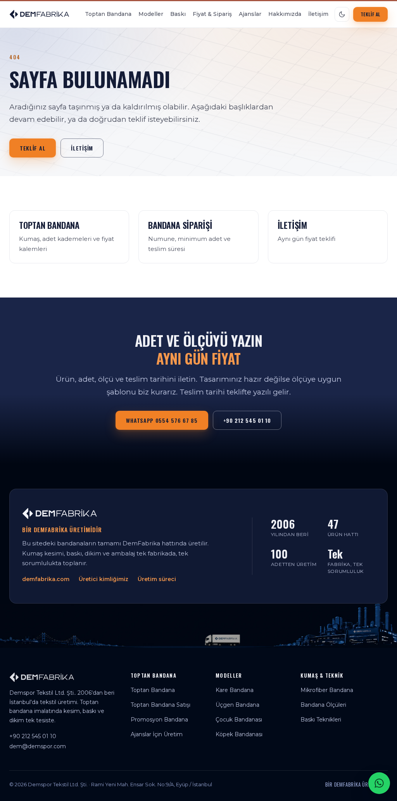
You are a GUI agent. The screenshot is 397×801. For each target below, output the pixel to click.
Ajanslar (250, 13)
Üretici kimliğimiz (103, 579)
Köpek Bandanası (239, 734)
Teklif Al (370, 14)
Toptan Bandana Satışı (160, 704)
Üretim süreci (157, 579)
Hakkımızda (284, 13)
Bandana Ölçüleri (323, 704)
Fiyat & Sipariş (212, 13)
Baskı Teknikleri (320, 719)
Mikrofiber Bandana (326, 690)
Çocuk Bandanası (239, 719)
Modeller (150, 13)
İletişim (318, 13)
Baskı (178, 13)
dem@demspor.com (37, 746)
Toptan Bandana (108, 13)
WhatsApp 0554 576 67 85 (161, 420)
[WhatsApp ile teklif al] (379, 783)
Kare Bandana (235, 690)
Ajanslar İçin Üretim (157, 734)
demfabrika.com (45, 579)
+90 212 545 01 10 (247, 420)
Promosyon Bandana (159, 719)
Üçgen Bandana (237, 704)
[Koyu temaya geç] (342, 14)
